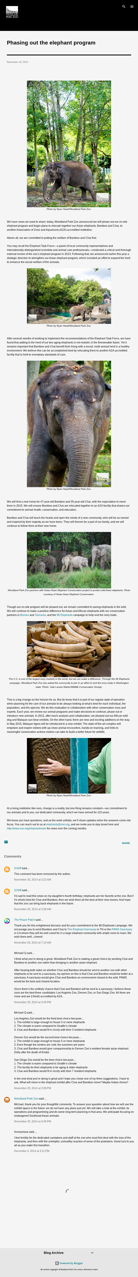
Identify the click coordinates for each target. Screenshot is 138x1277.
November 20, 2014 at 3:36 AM (32, 909)
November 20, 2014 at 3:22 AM (32, 879)
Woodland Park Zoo (26, 1098)
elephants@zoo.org (58, 824)
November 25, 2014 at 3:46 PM (32, 1121)
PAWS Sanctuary (122, 929)
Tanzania (40, 615)
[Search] (124, 6)
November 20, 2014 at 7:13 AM (32, 942)
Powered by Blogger (71, 1263)
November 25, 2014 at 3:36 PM (32, 1088)
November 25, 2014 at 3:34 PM (32, 1002)
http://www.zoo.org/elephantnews (26, 828)
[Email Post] (6, 843)
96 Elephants (65, 615)
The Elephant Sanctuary (81, 929)
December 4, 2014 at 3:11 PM (31, 1151)
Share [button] (126, 843)
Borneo (24, 615)
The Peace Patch (24, 919)
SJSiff (17, 868)
